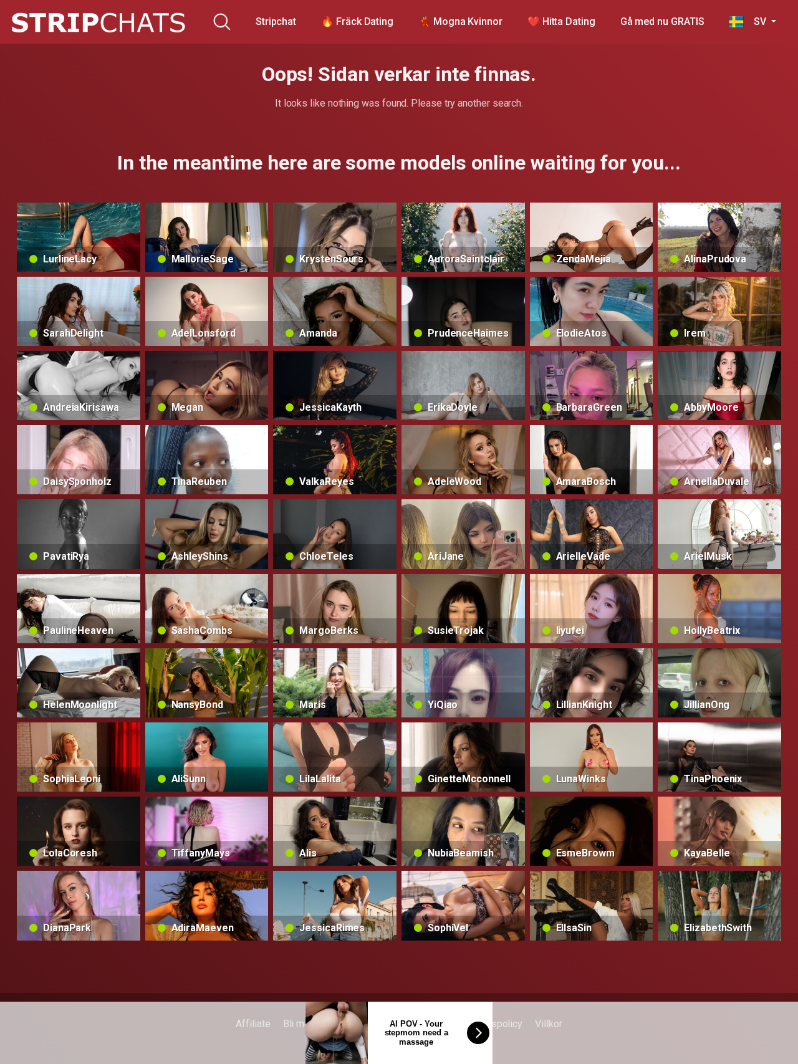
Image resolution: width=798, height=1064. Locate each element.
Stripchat (276, 21)
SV (756, 21)
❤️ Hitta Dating (561, 21)
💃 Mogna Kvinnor (460, 21)
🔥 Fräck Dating (357, 21)
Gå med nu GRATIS (662, 21)
